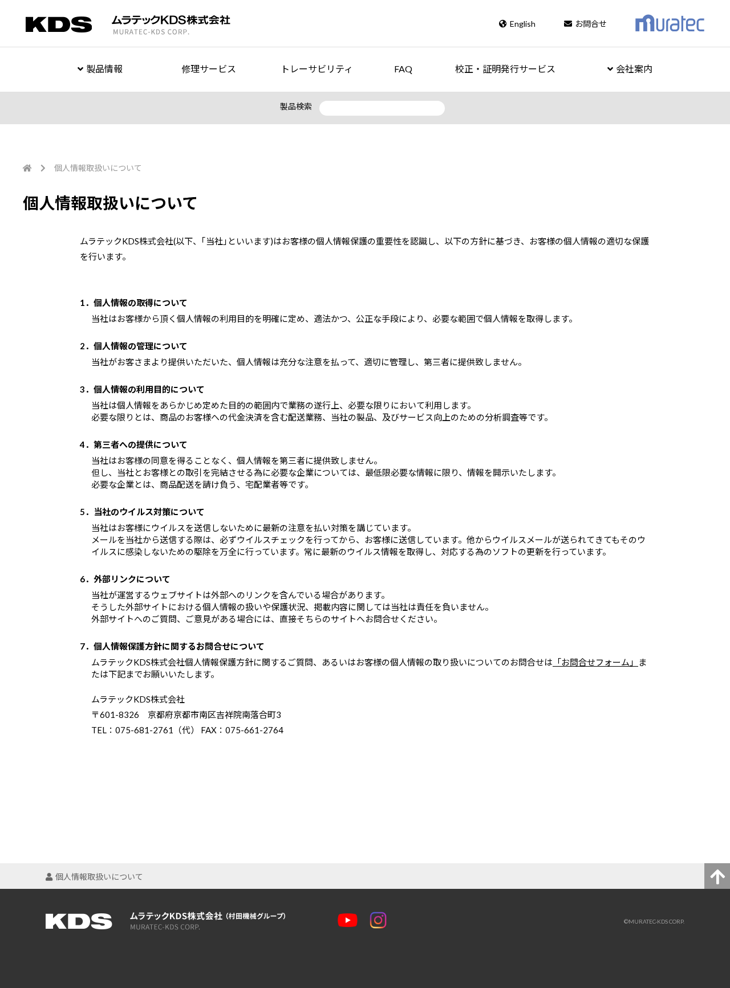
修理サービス (208, 68)
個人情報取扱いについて (99, 876)
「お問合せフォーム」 (595, 662)
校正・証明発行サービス (505, 68)
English (523, 23)
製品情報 (104, 68)
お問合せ (591, 23)
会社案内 (634, 68)
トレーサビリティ (317, 68)
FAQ (403, 68)
